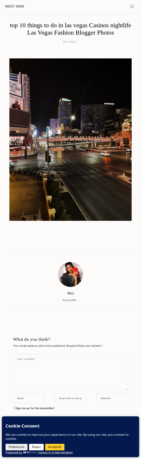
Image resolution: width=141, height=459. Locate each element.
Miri (70, 293)
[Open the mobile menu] (132, 6)
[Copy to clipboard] (81, 240)
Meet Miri (14, 6)
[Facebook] (60, 240)
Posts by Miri (69, 300)
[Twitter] (67, 240)
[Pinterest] (74, 240)
